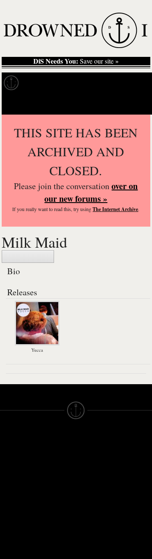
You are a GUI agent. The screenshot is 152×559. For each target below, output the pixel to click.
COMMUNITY (20, 554)
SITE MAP (15, 471)
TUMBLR (51, 527)
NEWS (9, 478)
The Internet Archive (115, 209)
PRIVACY (89, 463)
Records (42, 83)
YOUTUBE (53, 535)
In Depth (81, 83)
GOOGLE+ (54, 497)
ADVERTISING (97, 471)
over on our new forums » (91, 192)
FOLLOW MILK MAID (28, 256)
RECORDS (16, 501)
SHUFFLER (54, 519)
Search (133, 104)
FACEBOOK (55, 504)
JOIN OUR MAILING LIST (53, 463)
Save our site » (76, 61)
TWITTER (52, 512)
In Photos (123, 83)
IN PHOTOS (17, 493)
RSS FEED (54, 542)
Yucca (37, 350)
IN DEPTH (15, 486)
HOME (9, 463)
